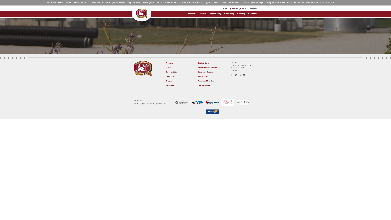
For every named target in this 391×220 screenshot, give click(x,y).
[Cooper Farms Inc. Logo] (143, 68)
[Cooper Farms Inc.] (142, 13)
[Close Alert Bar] (388, 3)
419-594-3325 (235, 70)
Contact (234, 62)
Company (241, 14)
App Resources (204, 85)
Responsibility (215, 14)
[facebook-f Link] (232, 75)
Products (192, 14)
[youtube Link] (244, 75)
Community (229, 14)
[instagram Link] (240, 75)
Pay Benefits (203, 76)
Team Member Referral (207, 67)
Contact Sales (203, 63)
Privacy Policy (138, 101)
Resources (252, 14)
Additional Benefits (206, 81)
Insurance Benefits (206, 72)
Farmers (202, 14)
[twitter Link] (236, 75)
